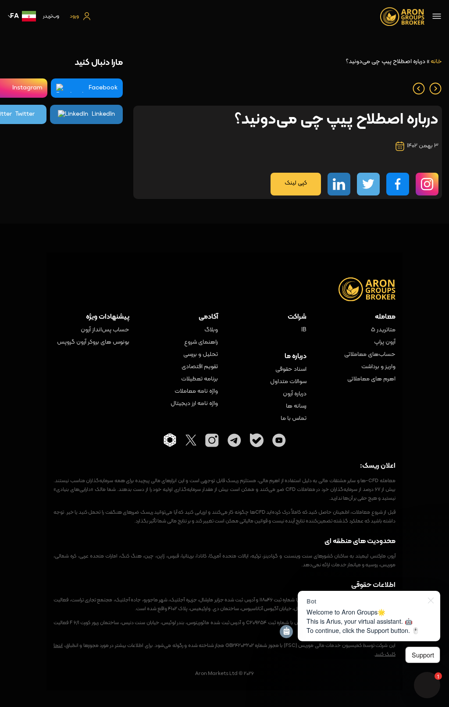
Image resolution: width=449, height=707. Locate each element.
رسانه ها (296, 406)
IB (303, 330)
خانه (436, 61)
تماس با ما (293, 418)
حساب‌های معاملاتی (369, 354)
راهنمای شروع (201, 342)
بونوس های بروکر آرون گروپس (93, 342)
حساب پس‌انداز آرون (105, 330)
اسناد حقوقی (290, 369)
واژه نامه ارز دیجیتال (194, 403)
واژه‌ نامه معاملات (196, 391)
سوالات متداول (288, 381)
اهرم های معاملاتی (371, 379)
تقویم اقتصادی (200, 366)
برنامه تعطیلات (199, 379)
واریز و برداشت (378, 366)
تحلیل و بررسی (200, 354)
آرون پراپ (384, 342)
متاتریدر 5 (383, 330)
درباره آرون (294, 394)
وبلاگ (211, 330)
